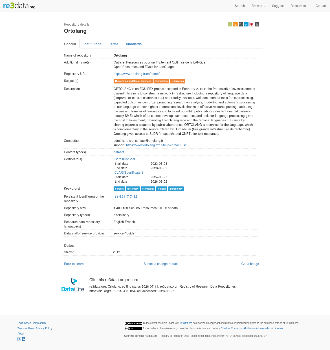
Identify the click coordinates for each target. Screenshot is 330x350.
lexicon (162, 188)
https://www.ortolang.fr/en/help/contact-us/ (156, 145)
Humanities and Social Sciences (133, 81)
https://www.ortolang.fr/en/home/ (137, 73)
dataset (119, 152)
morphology (176, 188)
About (21, 333)
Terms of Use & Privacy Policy (35, 328)
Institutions (92, 44)
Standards (134, 44)
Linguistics (178, 81)
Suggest (278, 5)
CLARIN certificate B (128, 172)
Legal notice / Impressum (32, 323)
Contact (321, 5)
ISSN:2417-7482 (125, 196)
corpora (119, 188)
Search (240, 5)
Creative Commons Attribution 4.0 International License (252, 328)
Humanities (161, 81)
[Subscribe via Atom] (23, 339)
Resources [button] (298, 5)
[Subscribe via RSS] (20, 339)
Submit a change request (161, 263)
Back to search (74, 263)
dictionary (133, 188)
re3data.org (186, 323)
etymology (148, 188)
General (70, 44)
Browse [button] (257, 5)
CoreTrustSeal (124, 159)
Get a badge (250, 263)
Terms (113, 44)
